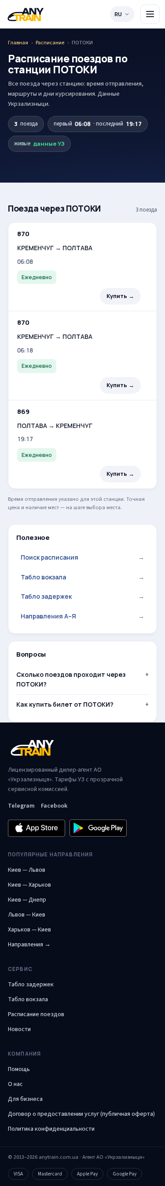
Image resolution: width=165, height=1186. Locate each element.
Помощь (19, 1069)
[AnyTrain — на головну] (25, 14)
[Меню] (150, 14)
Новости (19, 1029)
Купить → (120, 296)
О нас (15, 1084)
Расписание (50, 43)
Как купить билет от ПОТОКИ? (65, 704)
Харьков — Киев (29, 929)
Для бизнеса (25, 1099)
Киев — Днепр (27, 899)
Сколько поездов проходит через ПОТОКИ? (71, 679)
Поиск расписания (82, 557)
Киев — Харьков (29, 885)
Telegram (21, 805)
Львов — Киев (26, 914)
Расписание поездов (36, 1014)
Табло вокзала (82, 577)
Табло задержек (82, 596)
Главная (18, 43)
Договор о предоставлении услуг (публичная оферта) (81, 1114)
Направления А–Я (82, 616)
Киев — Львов (26, 870)
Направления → (29, 944)
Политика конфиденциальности (51, 1129)
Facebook (54, 805)
